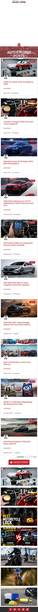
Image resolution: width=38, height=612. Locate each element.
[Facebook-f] (10, 609)
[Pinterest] (23, 609)
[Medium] (27, 609)
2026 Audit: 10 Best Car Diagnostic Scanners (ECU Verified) (18, 244)
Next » (35, 457)
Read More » (7, 88)
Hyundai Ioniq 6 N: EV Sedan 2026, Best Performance (18, 162)
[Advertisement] (19, 23)
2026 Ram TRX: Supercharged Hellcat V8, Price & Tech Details (17, 323)
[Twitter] (15, 609)
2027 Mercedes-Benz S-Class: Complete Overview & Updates (16, 284)
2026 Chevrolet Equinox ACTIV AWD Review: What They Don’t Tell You (18, 203)
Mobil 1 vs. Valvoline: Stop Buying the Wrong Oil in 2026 (18, 403)
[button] (19, 45)
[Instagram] (19, 609)
